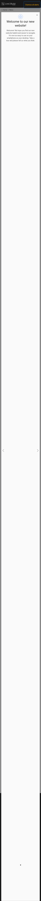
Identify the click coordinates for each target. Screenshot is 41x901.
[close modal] (37, 14)
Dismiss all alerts (32, 5)
